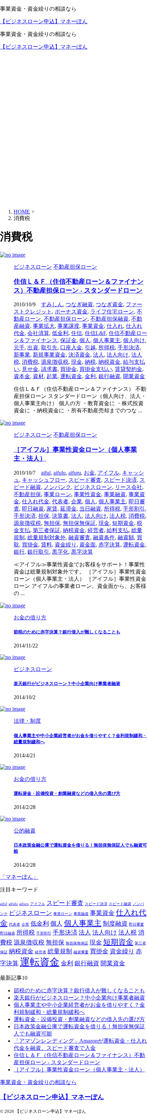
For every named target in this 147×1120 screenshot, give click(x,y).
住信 (76, 333)
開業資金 (134, 376)
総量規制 (60, 951)
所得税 (106, 347)
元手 (19, 347)
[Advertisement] (73, 129)
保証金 (68, 340)
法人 (98, 355)
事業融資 (115, 494)
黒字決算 (82, 552)
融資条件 (104, 537)
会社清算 (38, 333)
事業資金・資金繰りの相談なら (38, 1082)
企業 (76, 501)
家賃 (51, 509)
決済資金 (79, 355)
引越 (90, 347)
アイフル (108, 473)
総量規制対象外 (46, 537)
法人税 (117, 516)
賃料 (46, 545)
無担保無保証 (79, 523)
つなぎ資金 (109, 304)
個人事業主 (106, 340)
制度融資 (115, 923)
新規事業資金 (49, 355)
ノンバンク (57, 487)
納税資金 (109, 362)
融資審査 (79, 537)
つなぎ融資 (79, 304)
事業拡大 (44, 326)
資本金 (22, 376)
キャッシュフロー (44, 480)
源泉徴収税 (54, 362)
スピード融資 (120, 904)
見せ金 (30, 369)
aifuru (74, 473)
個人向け (134, 340)
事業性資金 (87, 494)
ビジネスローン (93, 487)
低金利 (60, 333)
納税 (90, 362)
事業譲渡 (68, 326)
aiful (46, 473)
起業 (51, 376)
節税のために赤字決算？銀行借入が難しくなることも (67, 631)
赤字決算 (109, 545)
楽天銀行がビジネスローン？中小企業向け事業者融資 (67, 683)
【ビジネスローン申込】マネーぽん (44, 21)
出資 (32, 347)
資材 (38, 376)
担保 (43, 516)
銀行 (19, 552)
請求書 (49, 369)
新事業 (22, 355)
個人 (84, 340)
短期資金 (123, 523)
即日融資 (33, 509)
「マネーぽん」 (19, 877)
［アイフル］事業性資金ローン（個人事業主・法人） (79, 1069)
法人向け (118, 355)
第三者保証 (46, 530)
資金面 (87, 545)
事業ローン (57, 494)
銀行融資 (109, 376)
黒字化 (60, 552)
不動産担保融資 (109, 319)
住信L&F (95, 333)
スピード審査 (84, 480)
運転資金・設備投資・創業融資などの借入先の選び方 (67, 793)
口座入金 (71, 347)
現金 (76, 362)
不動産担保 (27, 494)
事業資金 (93, 326)
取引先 (49, 347)
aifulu (59, 473)
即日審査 (136, 924)
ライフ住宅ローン (112, 311)
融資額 (126, 537)
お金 (89, 473)
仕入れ (115, 326)
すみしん (52, 304)
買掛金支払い (95, 369)
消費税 (30, 362)
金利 (90, 376)
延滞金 (68, 509)
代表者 (60, 501)
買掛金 (68, 369)
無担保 (52, 523)
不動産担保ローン (66, 319)
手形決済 (128, 347)
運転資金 (71, 376)
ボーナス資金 (71, 311)
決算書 (60, 516)
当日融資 (90, 509)
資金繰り (66, 545)
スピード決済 (120, 480)
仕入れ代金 (35, 501)
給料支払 (118, 530)
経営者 (96, 530)
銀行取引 (38, 552)
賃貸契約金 (128, 369)
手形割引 (134, 509)
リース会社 (128, 487)
